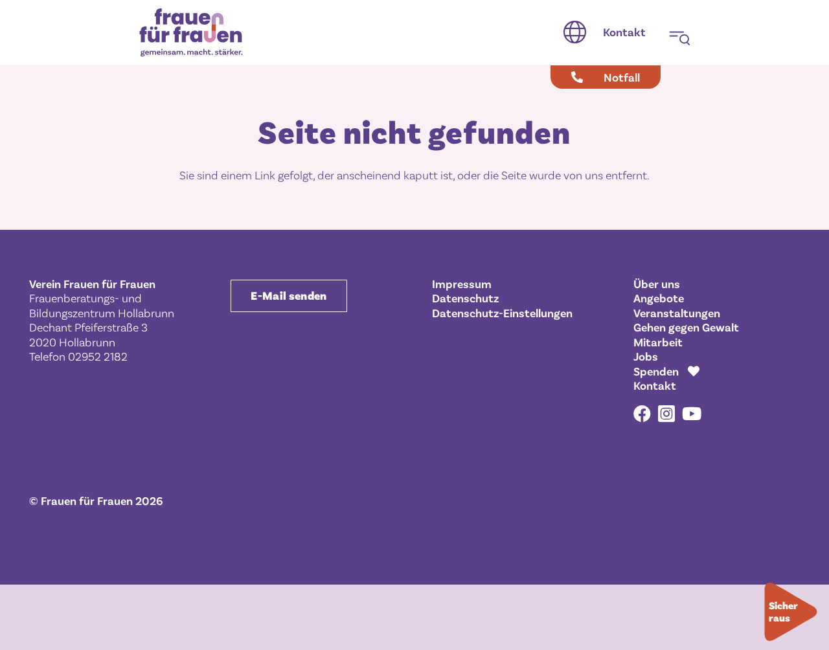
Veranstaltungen (676, 313)
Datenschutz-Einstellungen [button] (502, 313)
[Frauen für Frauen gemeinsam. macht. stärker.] (191, 32)
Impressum (462, 283)
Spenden (656, 371)
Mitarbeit (658, 342)
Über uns (656, 283)
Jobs (645, 356)
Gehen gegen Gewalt (686, 327)
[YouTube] (691, 413)
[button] (575, 32)
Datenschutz (465, 298)
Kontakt (654, 385)
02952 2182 (98, 356)
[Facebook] (642, 413)
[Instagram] (666, 414)
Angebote (658, 298)
